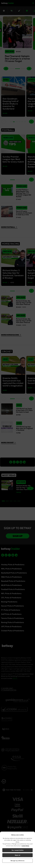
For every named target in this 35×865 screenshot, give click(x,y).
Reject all (17, 855)
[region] (17, 848)
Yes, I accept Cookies (17, 850)
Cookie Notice (25, 845)
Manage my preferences (17, 860)
